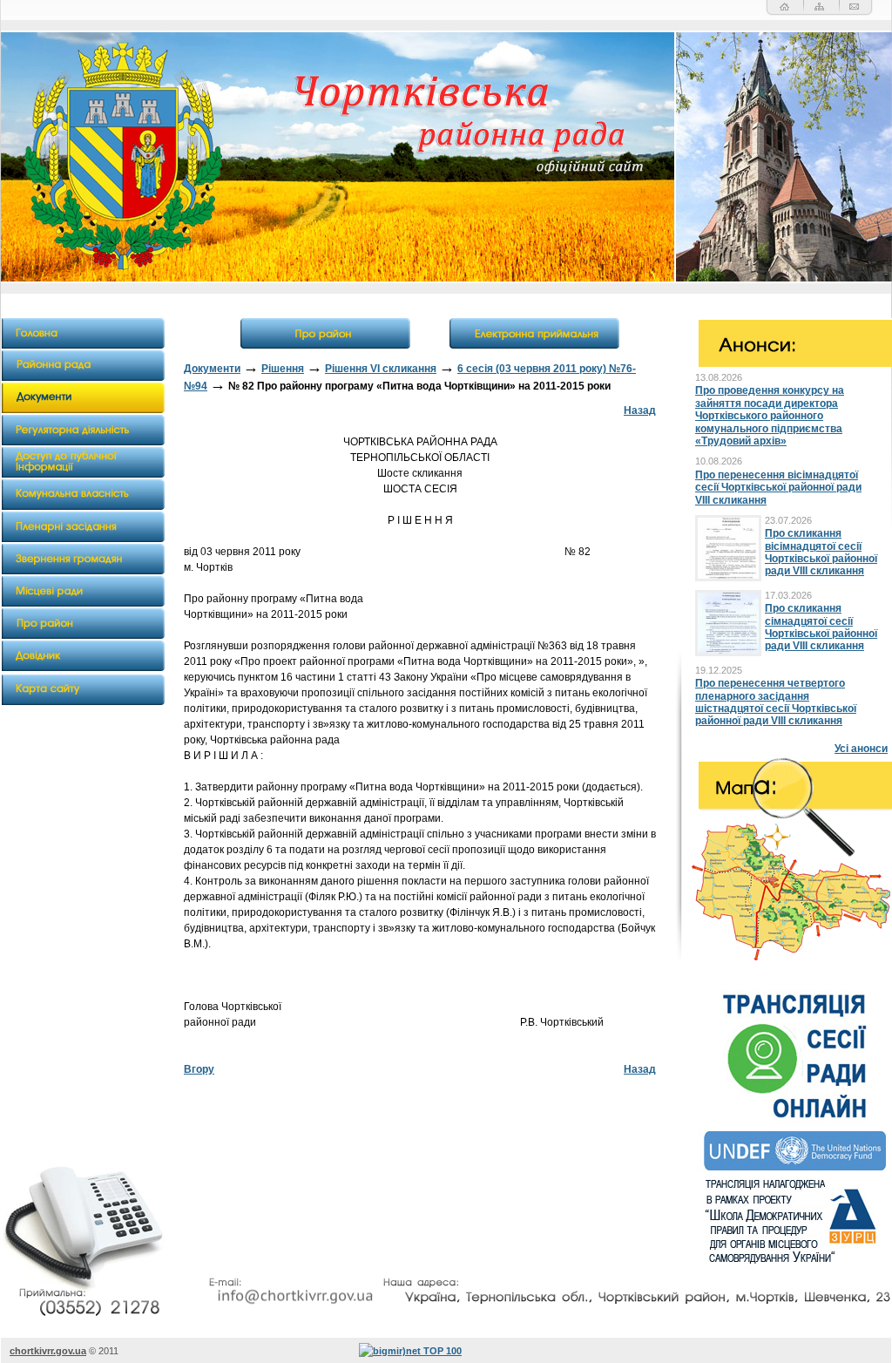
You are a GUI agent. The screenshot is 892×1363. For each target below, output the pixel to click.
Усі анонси (861, 749)
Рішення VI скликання (380, 369)
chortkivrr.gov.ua (48, 1351)
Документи (212, 369)
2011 (108, 1351)
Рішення (282, 369)
